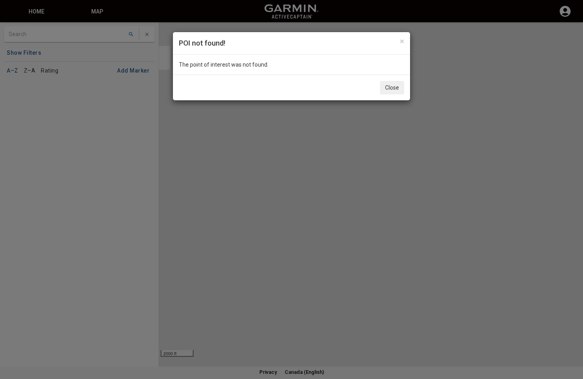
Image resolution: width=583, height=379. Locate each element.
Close (392, 87)
